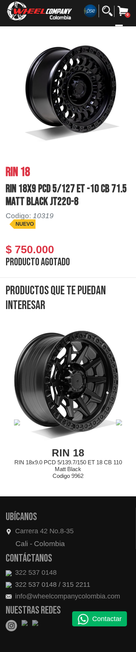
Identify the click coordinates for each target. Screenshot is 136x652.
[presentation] (17, 422)
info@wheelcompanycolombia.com (66, 596)
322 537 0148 (35, 572)
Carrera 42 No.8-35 (44, 531)
